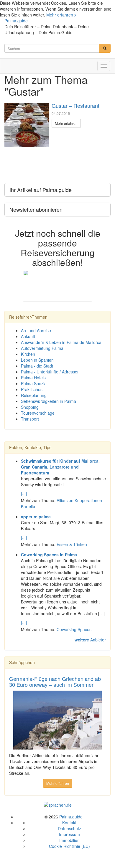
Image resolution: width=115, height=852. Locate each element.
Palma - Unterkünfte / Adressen (50, 372)
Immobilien (69, 840)
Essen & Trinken (72, 544)
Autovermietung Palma (42, 348)
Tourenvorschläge (38, 413)
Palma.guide (16, 21)
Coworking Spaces (74, 629)
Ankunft (28, 336)
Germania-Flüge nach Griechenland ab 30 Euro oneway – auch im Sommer (55, 681)
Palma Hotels (33, 377)
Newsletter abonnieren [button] (36, 209)
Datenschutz (69, 828)
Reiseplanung (34, 395)
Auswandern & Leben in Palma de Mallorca (61, 342)
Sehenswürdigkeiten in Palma (48, 401)
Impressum (69, 834)
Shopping (30, 407)
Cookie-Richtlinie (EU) (69, 846)
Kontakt (69, 822)
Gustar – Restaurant (75, 105)
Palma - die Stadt (37, 366)
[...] (24, 493)
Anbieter (90, 640)
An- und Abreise (36, 330)
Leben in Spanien (37, 360)
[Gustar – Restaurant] (26, 125)
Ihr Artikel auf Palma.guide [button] (40, 189)
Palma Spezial (34, 383)
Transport (30, 419)
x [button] (75, 15)
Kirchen (28, 354)
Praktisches (31, 389)
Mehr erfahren (59, 15)
